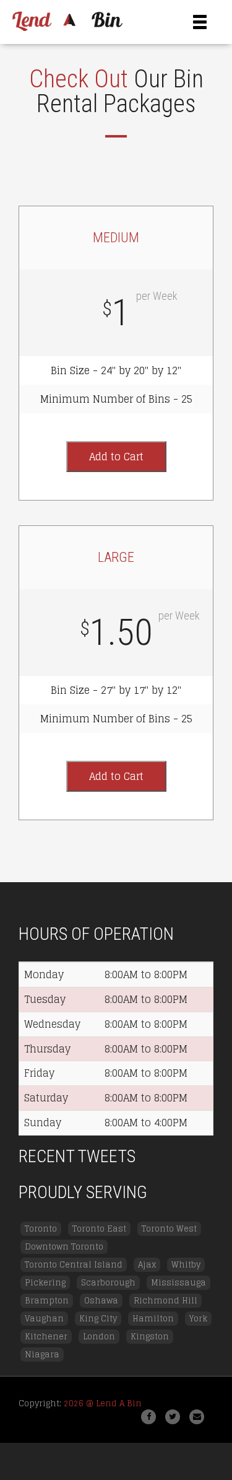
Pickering (45, 1283)
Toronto (41, 1229)
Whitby (185, 1265)
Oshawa (101, 1301)
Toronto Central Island (73, 1265)
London (99, 1336)
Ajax (147, 1265)
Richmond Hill (165, 1301)
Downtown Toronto (64, 1247)
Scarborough (108, 1283)
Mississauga (178, 1283)
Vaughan (44, 1318)
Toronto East (99, 1229)
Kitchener (46, 1336)
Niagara (42, 1354)
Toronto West (169, 1229)
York (198, 1318)
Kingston (150, 1336)
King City (98, 1318)
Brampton (47, 1301)
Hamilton (153, 1318)
